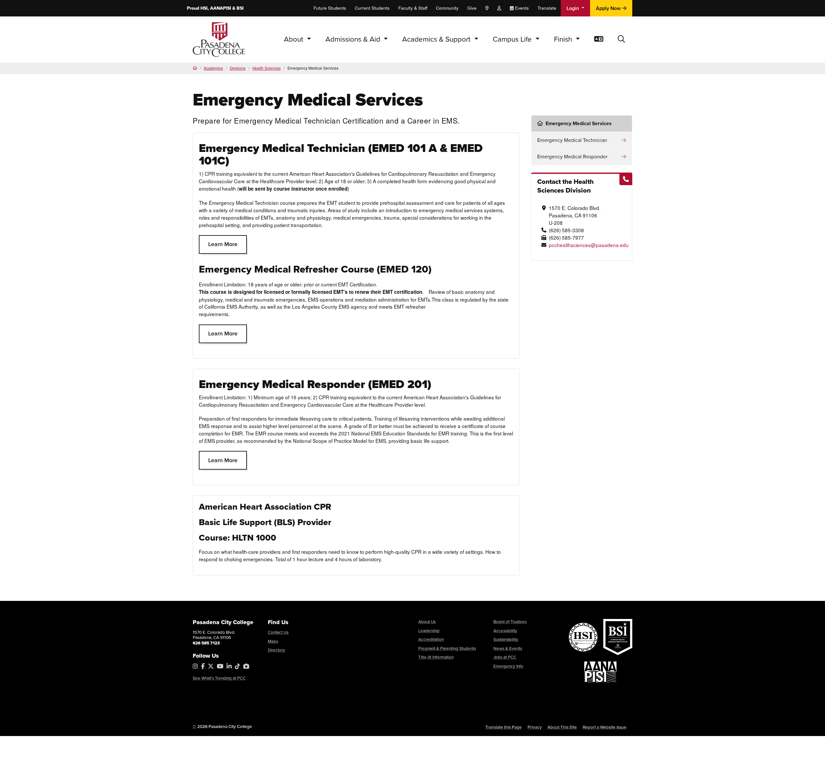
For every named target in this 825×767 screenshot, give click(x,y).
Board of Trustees (510, 621)
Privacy (535, 727)
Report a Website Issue (604, 727)
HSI (204, 8)
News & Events (507, 648)
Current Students (372, 8)
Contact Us (278, 632)
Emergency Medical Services (579, 123)
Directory (276, 650)
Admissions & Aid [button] (353, 39)
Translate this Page (503, 727)
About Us (427, 621)
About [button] (294, 39)
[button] (621, 39)
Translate (547, 8)
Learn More (223, 244)
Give (472, 8)
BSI (240, 8)
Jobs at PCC (504, 657)
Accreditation (431, 639)
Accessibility (505, 630)
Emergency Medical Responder (572, 156)
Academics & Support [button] (437, 39)
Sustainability (505, 639)
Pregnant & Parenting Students (447, 648)
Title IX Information (436, 657)
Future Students (330, 8)
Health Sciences (266, 68)
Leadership (429, 630)
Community (447, 8)
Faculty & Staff (412, 8)
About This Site (562, 727)
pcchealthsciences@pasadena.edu (589, 244)
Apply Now (609, 8)
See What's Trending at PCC (219, 678)
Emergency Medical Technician (572, 140)
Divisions (238, 68)
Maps (273, 641)
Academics (213, 68)
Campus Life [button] (513, 39)
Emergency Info (508, 666)
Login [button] (573, 8)
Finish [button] (564, 39)
